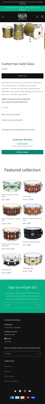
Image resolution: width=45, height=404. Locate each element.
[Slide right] (27, 56)
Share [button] (6, 107)
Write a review (22, 152)
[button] (2, 16)
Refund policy (9, 376)
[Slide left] (17, 56)
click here (7, 341)
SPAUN (24, 399)
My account (8, 366)
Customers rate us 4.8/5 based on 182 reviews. (18, 129)
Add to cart (22, 76)
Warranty (7, 371)
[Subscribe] (38, 305)
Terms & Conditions (11, 381)
